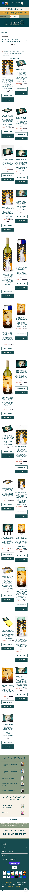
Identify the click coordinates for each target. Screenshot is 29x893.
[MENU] (1, 16)
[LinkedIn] (24, 834)
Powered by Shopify (14, 886)
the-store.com (10, 882)
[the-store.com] (14, 16)
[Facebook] (4, 834)
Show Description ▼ (14, 58)
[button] (2, 2)
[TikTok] (12, 834)
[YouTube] (16, 834)
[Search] (23, 16)
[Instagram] (8, 834)
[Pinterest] (20, 834)
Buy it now (7, 100)
